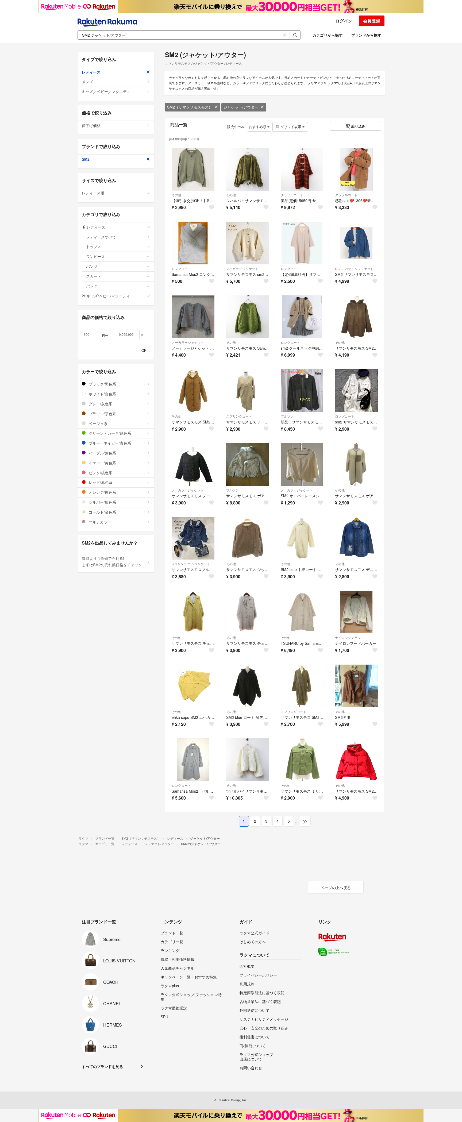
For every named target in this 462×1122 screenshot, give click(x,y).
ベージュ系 (97, 423)
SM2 (86, 159)
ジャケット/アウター (241, 107)
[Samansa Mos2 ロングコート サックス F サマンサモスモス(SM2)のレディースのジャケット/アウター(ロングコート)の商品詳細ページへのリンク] (193, 243)
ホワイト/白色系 (102, 393)
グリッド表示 (290, 126)
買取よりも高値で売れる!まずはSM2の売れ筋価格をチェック (112, 561)
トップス (93, 246)
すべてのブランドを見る (102, 1066)
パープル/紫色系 (102, 453)
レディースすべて (101, 237)
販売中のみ (236, 126)
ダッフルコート (292, 194)
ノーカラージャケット (242, 268)
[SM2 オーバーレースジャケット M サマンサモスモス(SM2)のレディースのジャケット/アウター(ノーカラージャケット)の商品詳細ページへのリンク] (302, 464)
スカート (93, 276)
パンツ (91, 266)
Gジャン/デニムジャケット (354, 268)
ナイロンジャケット (349, 637)
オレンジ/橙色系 (102, 492)
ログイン (343, 21)
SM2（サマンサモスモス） (189, 107)
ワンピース (95, 256)
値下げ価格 (91, 125)
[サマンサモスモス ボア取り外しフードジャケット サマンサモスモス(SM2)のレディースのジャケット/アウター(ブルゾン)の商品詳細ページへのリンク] (247, 464)
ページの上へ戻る (336, 887)
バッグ (91, 286)
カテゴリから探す (327, 35)
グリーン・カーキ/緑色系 (109, 433)
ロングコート (181, 268)
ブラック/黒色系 (102, 384)
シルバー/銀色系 (102, 502)
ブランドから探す (366, 35)
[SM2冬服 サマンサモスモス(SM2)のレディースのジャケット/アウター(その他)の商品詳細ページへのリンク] (356, 686)
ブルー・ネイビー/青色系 (109, 443)
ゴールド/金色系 (102, 512)
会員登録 (371, 21)
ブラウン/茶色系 (102, 413)
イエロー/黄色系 (102, 462)
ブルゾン (287, 416)
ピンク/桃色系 (100, 472)
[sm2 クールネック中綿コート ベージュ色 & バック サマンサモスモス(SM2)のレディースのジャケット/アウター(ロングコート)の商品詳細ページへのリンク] (302, 316)
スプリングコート (239, 416)
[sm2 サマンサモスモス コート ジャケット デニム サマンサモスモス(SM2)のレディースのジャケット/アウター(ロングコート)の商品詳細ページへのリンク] (356, 390)
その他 (176, 194)
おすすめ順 (258, 126)
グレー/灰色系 (100, 403)
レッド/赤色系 (100, 482)
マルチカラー (99, 522)
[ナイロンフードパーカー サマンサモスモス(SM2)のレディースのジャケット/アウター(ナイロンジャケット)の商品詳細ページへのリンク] (356, 612)
